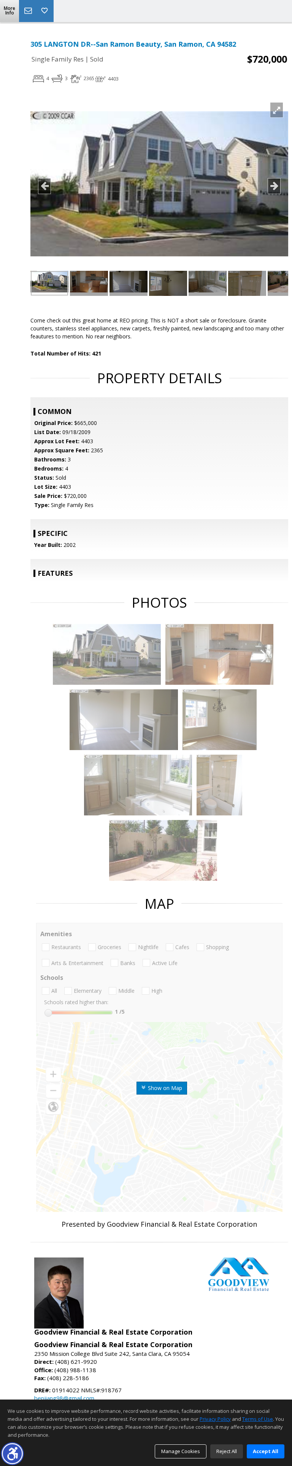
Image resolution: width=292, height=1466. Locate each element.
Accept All (265, 1451)
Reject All (226, 1451)
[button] (12, 1453)
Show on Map (164, 1088)
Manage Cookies (180, 1451)
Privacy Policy (215, 1418)
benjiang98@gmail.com (64, 1398)
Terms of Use (257, 1418)
